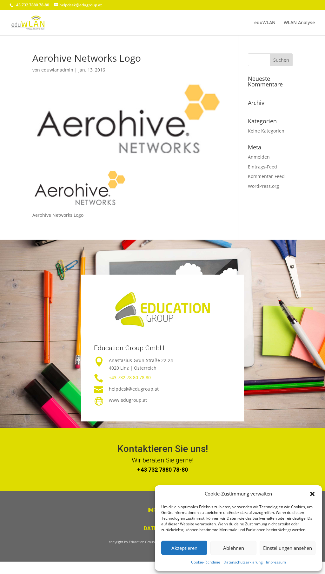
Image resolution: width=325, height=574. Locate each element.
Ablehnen (233, 548)
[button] (312, 494)
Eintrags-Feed (262, 167)
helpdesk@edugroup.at (134, 389)
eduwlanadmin (57, 70)
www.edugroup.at (128, 400)
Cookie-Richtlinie (205, 562)
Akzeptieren (184, 548)
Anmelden (259, 157)
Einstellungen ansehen (287, 548)
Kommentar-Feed (266, 176)
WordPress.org (263, 186)
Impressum (276, 562)
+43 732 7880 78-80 (162, 469)
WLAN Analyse (299, 22)
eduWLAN (264, 22)
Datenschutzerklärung (243, 562)
